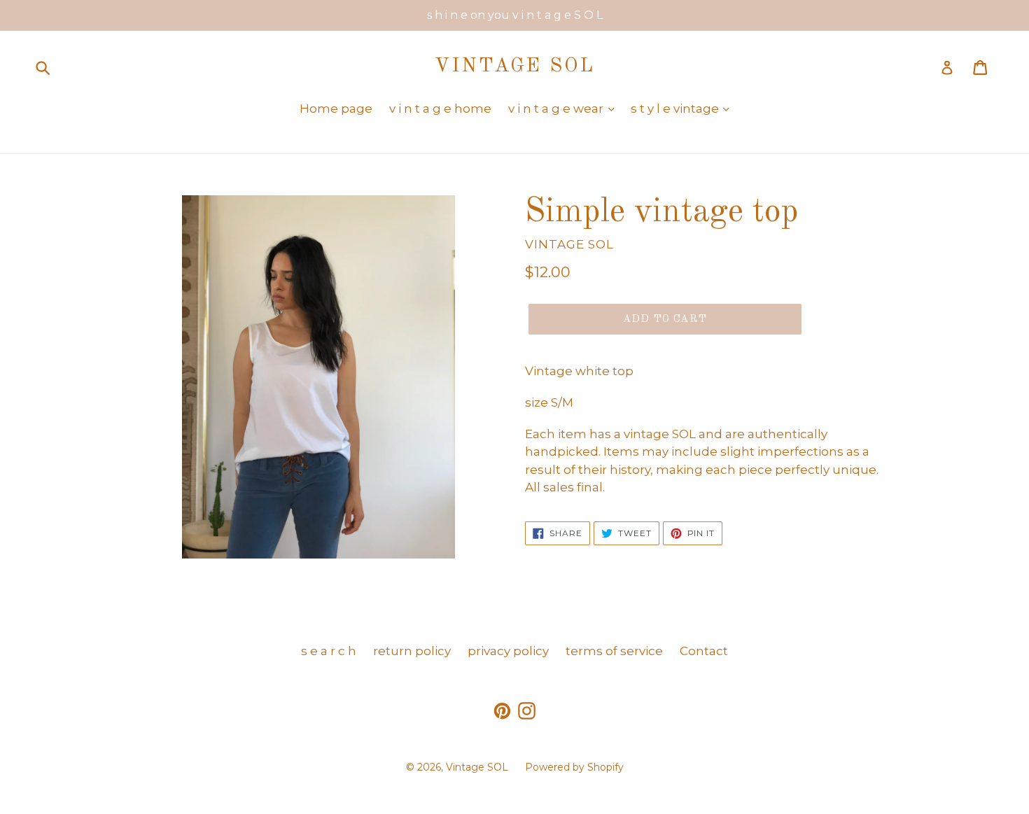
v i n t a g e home (440, 108)
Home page (336, 108)
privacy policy (508, 651)
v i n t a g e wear (557, 108)
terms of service (614, 651)
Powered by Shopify (574, 767)
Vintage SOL (515, 66)
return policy (412, 651)
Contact (704, 651)
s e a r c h (328, 651)
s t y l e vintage (676, 108)
